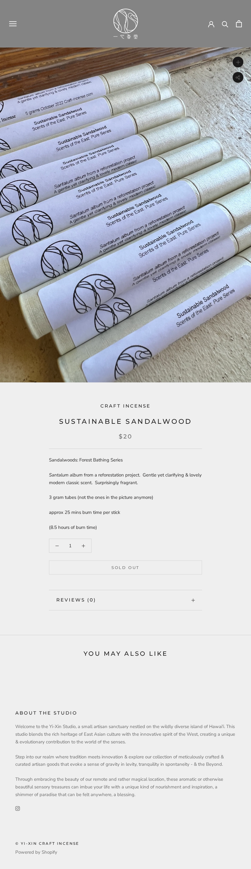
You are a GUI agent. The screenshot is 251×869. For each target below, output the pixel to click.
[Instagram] (17, 808)
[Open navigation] (13, 23)
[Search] (225, 24)
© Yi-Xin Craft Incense (47, 843)
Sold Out (125, 567)
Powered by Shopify (36, 852)
